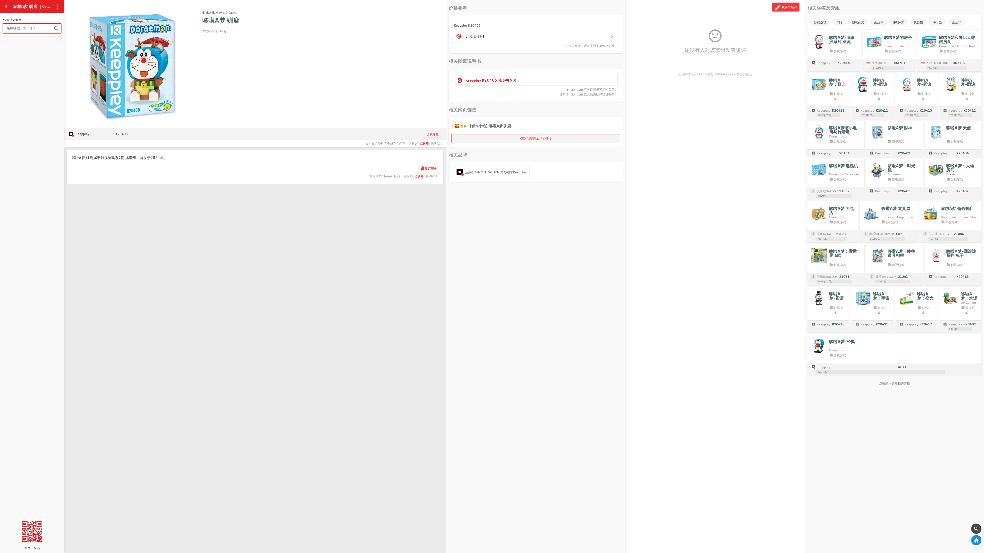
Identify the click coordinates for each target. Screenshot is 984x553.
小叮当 (937, 22)
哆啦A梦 (898, 22)
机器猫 (918, 22)
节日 (839, 22)
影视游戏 (820, 22)
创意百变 (858, 22)
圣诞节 (878, 22)
